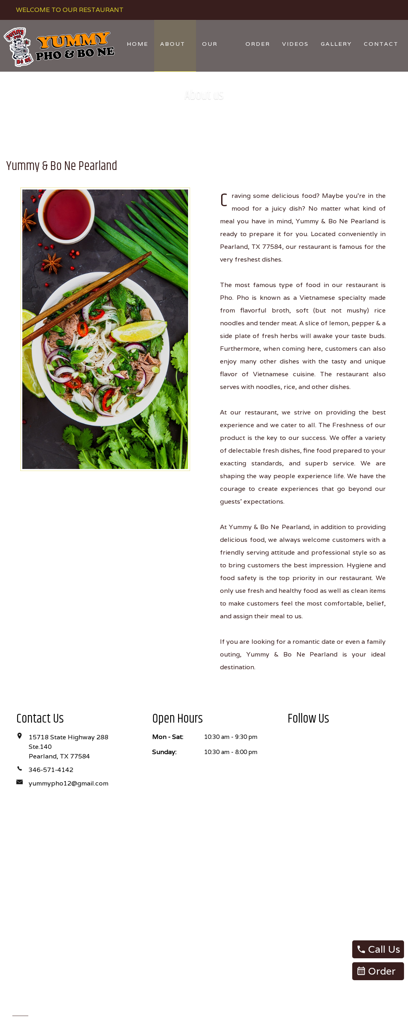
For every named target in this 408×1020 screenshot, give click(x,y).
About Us (172, 56)
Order (257, 43)
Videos (295, 43)
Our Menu (212, 56)
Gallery (336, 43)
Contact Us (381, 56)
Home (137, 43)
